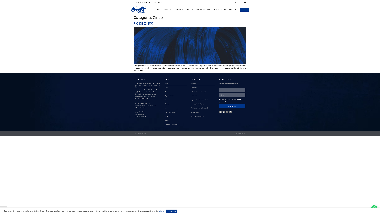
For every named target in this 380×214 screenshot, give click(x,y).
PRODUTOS (177, 10)
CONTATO (232, 10)
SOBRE (166, 10)
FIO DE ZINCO (143, 23)
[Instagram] (238, 2)
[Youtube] (245, 2)
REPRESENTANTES (198, 10)
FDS (208, 10)
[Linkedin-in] (241, 2)
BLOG (187, 10)
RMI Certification (220, 10)
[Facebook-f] (235, 2)
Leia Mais (162, 211)
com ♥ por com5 (240, 133)
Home (159, 10)
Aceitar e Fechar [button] (171, 211)
